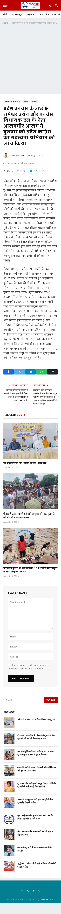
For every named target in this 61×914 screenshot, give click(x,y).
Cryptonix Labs (46, 899)
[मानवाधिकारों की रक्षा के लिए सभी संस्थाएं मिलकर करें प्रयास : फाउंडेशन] (9, 770)
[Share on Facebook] (18, 171)
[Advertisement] (30, 60)
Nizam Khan (18, 155)
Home (5, 23)
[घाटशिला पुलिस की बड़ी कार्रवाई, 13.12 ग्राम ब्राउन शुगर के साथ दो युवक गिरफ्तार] (30, 546)
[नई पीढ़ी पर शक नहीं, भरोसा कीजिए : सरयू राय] (30, 441)
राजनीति (34, 101)
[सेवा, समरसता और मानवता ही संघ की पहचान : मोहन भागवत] (9, 834)
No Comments (12, 163)
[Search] (56, 5)
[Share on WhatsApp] (37, 171)
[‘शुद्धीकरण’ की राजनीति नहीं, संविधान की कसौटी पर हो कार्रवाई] (9, 866)
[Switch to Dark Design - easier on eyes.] (50, 5)
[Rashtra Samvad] (30, 5)
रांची (5, 14)
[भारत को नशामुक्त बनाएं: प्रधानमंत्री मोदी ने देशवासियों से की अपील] (9, 802)
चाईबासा (31, 14)
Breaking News (12, 101)
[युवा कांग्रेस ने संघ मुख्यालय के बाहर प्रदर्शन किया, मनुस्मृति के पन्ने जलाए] (9, 818)
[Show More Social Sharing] (43, 171)
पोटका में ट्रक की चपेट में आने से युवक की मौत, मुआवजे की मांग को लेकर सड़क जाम (28, 515)
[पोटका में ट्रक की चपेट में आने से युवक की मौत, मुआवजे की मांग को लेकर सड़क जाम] (30, 491)
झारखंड (26, 101)
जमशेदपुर (17, 14)
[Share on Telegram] (30, 171)
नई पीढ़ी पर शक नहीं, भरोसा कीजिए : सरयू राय (24, 463)
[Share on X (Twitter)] (24, 171)
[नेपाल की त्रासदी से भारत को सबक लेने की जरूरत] (9, 850)
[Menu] (5, 5)
